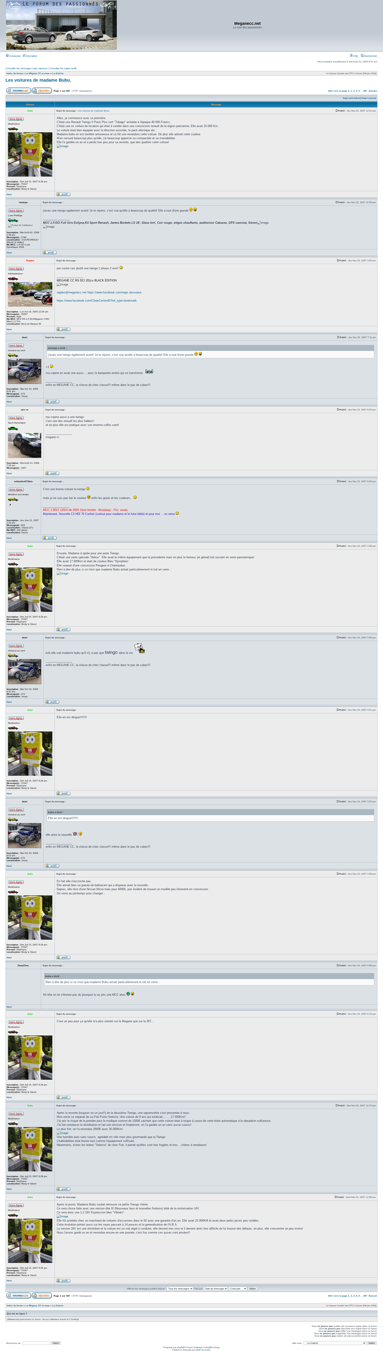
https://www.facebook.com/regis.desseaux (114, 292)
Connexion (15, 56)
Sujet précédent (351, 98)
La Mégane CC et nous (37, 73)
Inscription (31, 56)
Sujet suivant (369, 98)
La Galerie (58, 73)
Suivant (373, 91)
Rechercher (370, 56)
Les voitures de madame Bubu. (38, 80)
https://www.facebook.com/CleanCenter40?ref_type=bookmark (97, 300)
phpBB (180, 1347)
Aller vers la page (338, 91)
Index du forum (15, 73)
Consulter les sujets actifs (63, 68)
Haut (9, 194)
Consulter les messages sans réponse (26, 68)
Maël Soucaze (203, 1350)
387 (365, 91)
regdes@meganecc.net (71, 292)
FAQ (355, 56)
